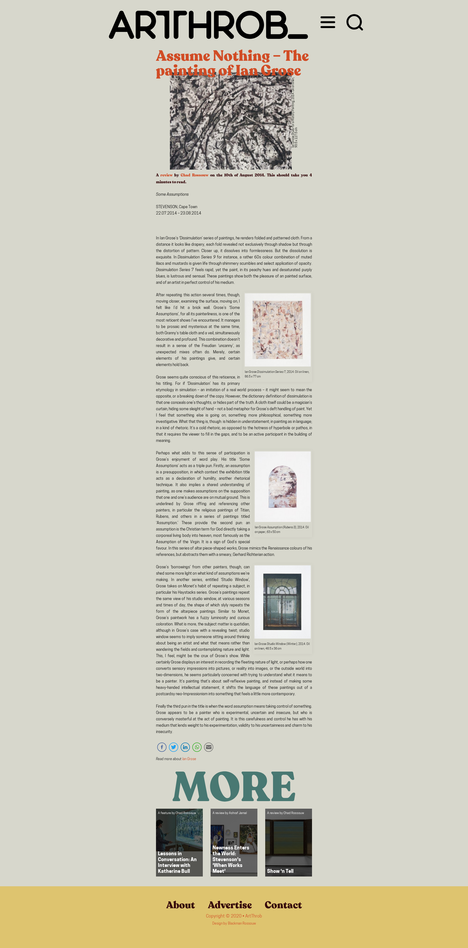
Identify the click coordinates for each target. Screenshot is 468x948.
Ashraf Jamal (238, 813)
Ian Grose (189, 759)
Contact (283, 905)
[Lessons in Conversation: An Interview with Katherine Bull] (179, 843)
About (180, 905)
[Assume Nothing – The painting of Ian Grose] (231, 122)
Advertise (230, 905)
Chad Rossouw (194, 175)
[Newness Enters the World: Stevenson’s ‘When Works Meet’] (234, 843)
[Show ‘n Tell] (288, 843)
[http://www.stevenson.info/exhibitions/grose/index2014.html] (278, 365)
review (166, 175)
